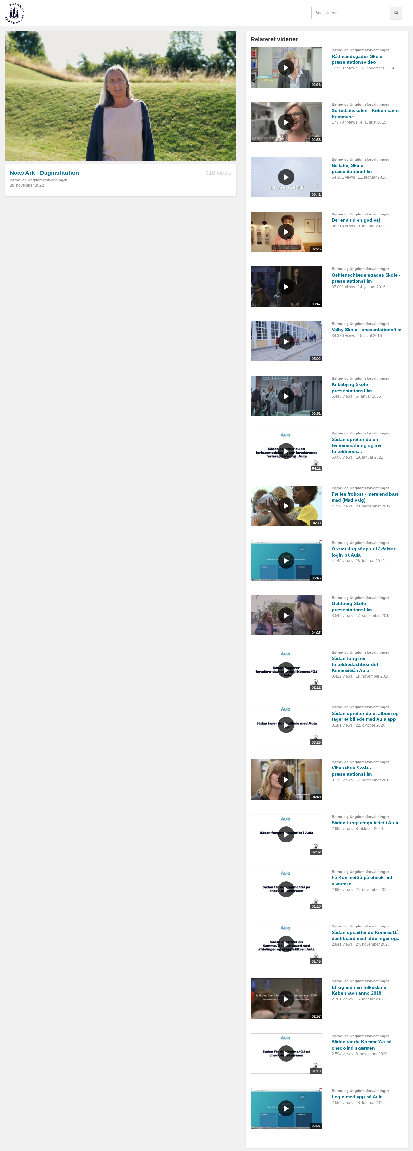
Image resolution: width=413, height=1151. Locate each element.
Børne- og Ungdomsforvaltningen (38, 180)
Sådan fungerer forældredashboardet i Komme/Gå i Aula (356, 664)
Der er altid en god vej (356, 220)
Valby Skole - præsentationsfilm (366, 329)
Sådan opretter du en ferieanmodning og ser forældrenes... (357, 445)
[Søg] (396, 13)
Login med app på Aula (357, 1096)
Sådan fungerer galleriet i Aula (365, 822)
